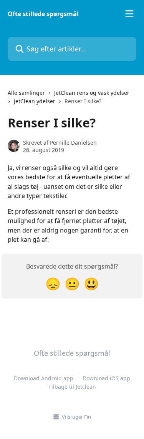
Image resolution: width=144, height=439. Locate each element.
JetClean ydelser (34, 101)
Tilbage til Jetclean (72, 386)
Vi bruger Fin (76, 416)
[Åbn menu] (129, 13)
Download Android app (43, 378)
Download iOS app (106, 378)
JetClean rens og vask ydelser (91, 92)
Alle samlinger (26, 92)
